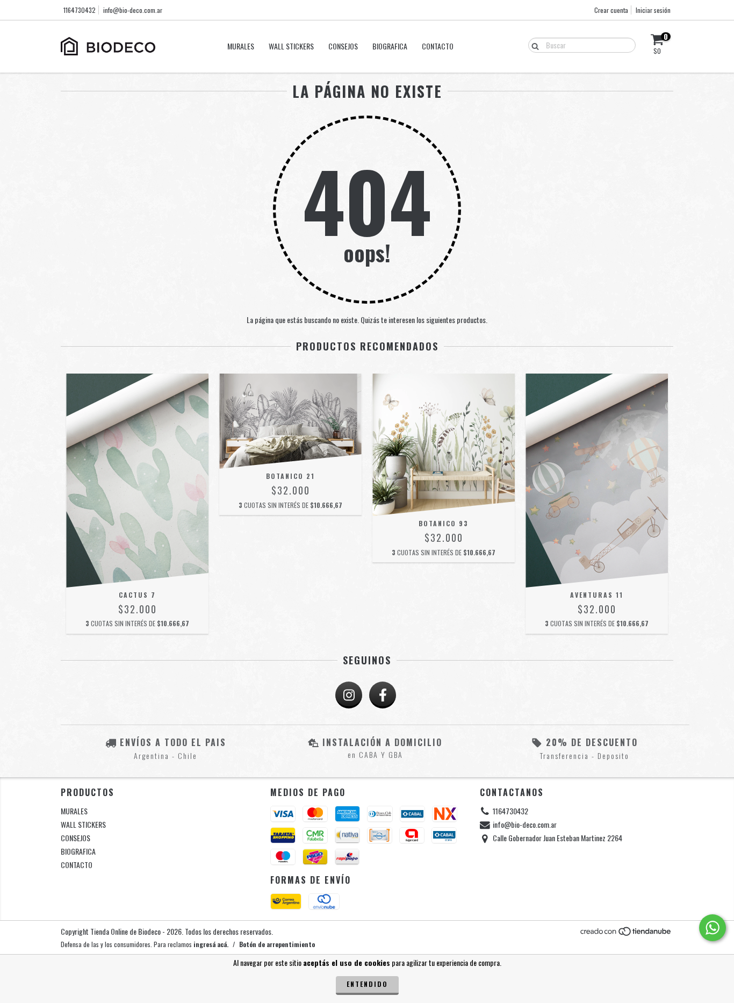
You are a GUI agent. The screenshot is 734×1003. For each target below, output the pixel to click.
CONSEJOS (343, 46)
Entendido (367, 983)
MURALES (240, 46)
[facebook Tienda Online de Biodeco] (382, 695)
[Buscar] (532, 44)
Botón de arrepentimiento (277, 944)
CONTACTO (438, 46)
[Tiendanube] (626, 933)
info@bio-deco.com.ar (132, 10)
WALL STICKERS (291, 46)
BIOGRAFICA (389, 46)
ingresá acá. (210, 944)
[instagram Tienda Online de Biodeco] (348, 695)
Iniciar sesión (653, 10)
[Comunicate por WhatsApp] (712, 927)
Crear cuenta (611, 10)
